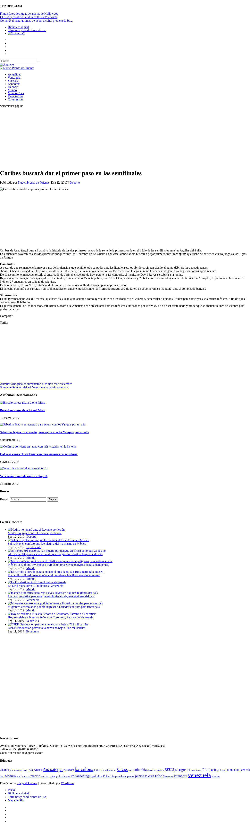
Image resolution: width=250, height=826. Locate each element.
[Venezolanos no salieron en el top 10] (24, 468)
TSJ (185, 776)
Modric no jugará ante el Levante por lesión (35, 533)
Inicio (11, 789)
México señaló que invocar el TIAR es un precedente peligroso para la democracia (58, 564)
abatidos (14, 770)
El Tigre (180, 770)
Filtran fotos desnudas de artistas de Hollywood (29, 13)
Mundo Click (16, 93)
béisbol (112, 769)
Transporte (168, 776)
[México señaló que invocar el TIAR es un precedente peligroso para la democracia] (60, 561)
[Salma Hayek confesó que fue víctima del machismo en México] (48, 540)
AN (31, 769)
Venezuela (14, 77)
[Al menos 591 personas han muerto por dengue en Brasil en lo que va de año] (57, 550)
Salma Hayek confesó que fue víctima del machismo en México (47, 543)
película (61, 776)
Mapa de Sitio (16, 800)
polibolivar (97, 776)
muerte (26, 776)
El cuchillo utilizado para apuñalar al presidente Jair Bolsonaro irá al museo (54, 575)
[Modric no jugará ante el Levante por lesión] (36, 529)
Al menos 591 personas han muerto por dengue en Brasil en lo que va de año (55, 554)
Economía (14, 83)
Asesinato (68, 769)
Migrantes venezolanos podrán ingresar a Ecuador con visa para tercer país (54, 606)
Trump (178, 776)
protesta (130, 776)
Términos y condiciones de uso (27, 30)
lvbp (2, 776)
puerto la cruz (144, 776)
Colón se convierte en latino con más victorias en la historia (39, 454)
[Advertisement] (117, 138)
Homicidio (232, 769)
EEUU (169, 770)
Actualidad (14, 74)
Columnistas (15, 99)
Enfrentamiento (194, 770)
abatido (4, 769)
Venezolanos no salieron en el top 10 (23, 476)
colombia (140, 770)
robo (158, 776)
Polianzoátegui (81, 776)
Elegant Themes (27, 783)
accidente (24, 770)
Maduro (10, 776)
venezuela (199, 775)
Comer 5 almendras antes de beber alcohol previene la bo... (36, 20)
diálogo (160, 770)
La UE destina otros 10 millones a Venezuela (35, 585)
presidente (120, 776)
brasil (105, 770)
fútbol (205, 769)
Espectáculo (15, 96)
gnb (213, 769)
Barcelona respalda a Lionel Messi (22, 410)
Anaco (38, 769)
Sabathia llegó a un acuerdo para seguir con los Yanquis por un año (44, 432)
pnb (68, 776)
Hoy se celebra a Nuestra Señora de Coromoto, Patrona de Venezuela (50, 617)
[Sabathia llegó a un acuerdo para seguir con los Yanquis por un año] (43, 424)
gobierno (221, 770)
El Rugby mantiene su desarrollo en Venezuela (28, 17)
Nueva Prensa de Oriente (33, 182)
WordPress (67, 783)
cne (131, 769)
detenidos (151, 770)
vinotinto (216, 776)
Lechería (244, 769)
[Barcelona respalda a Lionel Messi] (23, 402)
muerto (35, 776)
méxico (45, 776)
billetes (98, 769)
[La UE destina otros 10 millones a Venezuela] (37, 582)
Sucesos (13, 80)
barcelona (84, 769)
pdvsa (52, 776)
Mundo (12, 90)
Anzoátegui (53, 769)
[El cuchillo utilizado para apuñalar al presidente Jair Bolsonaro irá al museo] (55, 571)
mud (19, 776)
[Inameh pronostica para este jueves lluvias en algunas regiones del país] (53, 592)
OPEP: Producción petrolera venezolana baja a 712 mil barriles (46, 628)
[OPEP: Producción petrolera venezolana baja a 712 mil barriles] (48, 624)
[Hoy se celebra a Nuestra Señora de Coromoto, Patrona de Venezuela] (52, 614)
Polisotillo (108, 776)
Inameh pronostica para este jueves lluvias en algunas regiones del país (51, 596)
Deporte (13, 87)
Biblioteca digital (18, 27)
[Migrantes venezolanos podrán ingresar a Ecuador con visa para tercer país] (55, 603)
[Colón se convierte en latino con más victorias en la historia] (38, 446)
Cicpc (122, 769)
